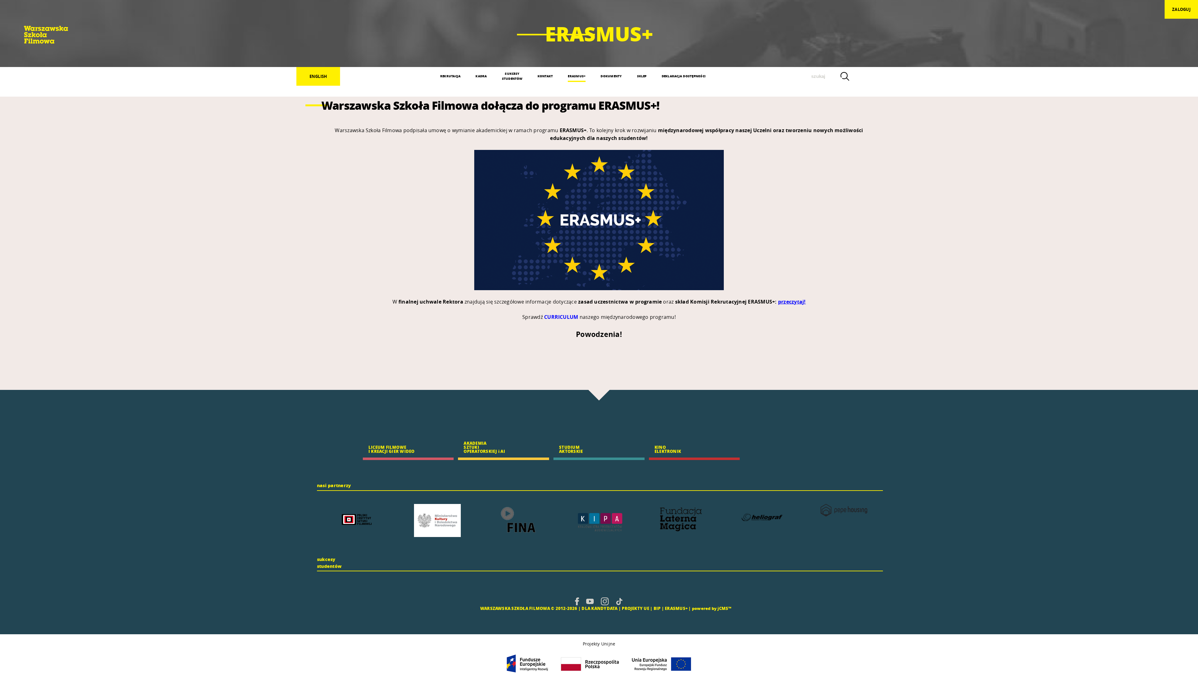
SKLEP (642, 76)
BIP (657, 608)
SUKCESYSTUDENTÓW (512, 76)
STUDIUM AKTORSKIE (571, 449)
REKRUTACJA (450, 76)
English (318, 76)
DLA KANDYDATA (599, 608)
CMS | (472, 608)
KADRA (481, 76)
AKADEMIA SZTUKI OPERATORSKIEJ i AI (484, 447)
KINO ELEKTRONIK (668, 449)
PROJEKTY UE (635, 608)
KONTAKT (545, 76)
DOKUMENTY (611, 76)
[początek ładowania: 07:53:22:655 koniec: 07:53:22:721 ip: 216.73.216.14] (577, 601)
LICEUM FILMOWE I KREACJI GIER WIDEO (391, 449)
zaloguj (1181, 9)
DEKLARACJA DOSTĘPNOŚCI (683, 76)
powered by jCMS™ (712, 608)
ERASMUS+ (577, 76)
